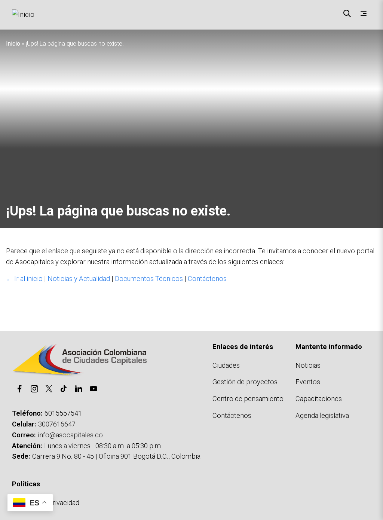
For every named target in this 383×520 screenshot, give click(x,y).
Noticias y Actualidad (79, 278)
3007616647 (57, 424)
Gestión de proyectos (245, 382)
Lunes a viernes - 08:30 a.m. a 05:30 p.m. (103, 446)
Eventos (307, 382)
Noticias (308, 365)
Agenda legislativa (322, 415)
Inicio (13, 43)
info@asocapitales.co (70, 435)
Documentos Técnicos (149, 278)
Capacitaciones (318, 399)
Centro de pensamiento (248, 399)
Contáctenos (207, 278)
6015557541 (63, 413)
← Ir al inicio (24, 278)
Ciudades (226, 365)
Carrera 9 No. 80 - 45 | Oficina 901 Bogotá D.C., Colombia (116, 456)
